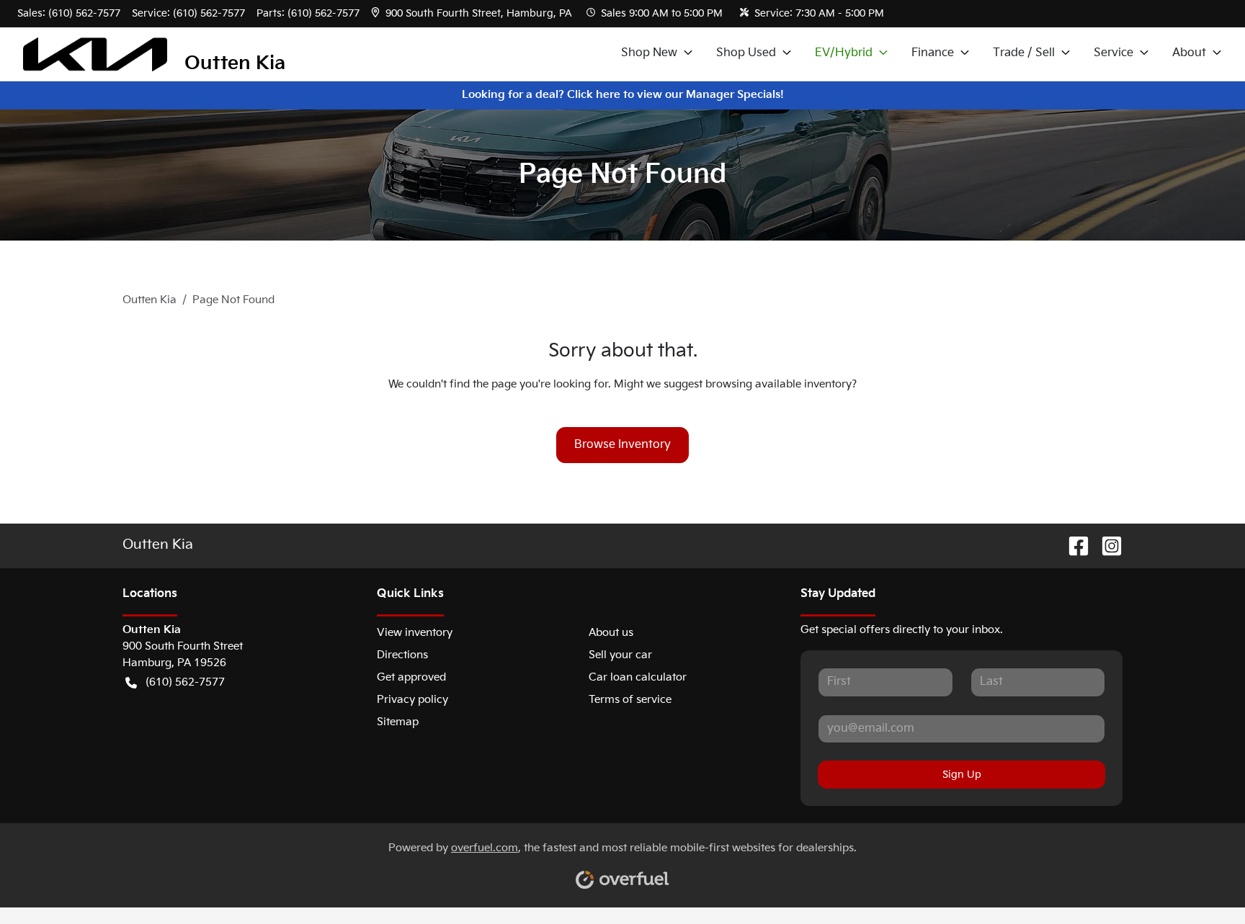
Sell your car (620, 655)
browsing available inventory (778, 384)
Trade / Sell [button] (1024, 53)
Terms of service (630, 700)
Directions (402, 655)
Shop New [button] (649, 53)
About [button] (1189, 53)
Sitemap (398, 722)
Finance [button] (932, 53)
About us (611, 633)
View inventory (414, 633)
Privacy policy (412, 700)
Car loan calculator (638, 677)
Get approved (411, 677)
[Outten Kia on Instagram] (1106, 546)
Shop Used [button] (746, 53)
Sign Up (961, 774)
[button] (473, 13)
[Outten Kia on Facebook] (1072, 546)
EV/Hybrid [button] (844, 53)
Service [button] (1113, 53)
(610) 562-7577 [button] (185, 682)
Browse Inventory (622, 445)
